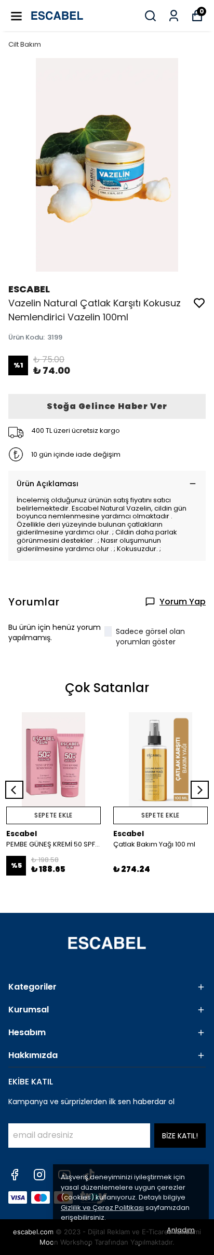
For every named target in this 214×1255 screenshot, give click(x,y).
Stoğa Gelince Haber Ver (107, 406)
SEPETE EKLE (53, 815)
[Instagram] (39, 1174)
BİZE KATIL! (180, 1136)
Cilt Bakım (24, 44)
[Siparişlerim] (173, 15)
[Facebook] (14, 1174)
